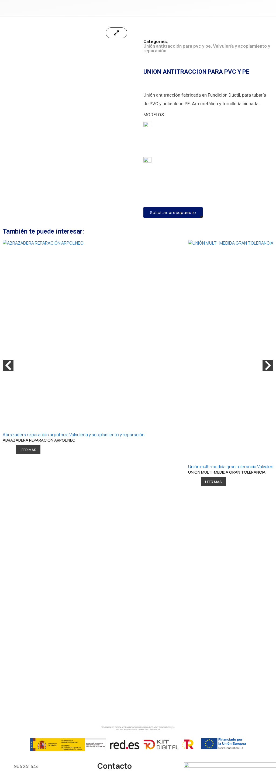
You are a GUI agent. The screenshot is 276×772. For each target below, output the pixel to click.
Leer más (28, 449)
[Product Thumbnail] (116, 32)
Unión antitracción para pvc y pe (177, 46)
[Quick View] (11, 450)
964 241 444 (26, 766)
